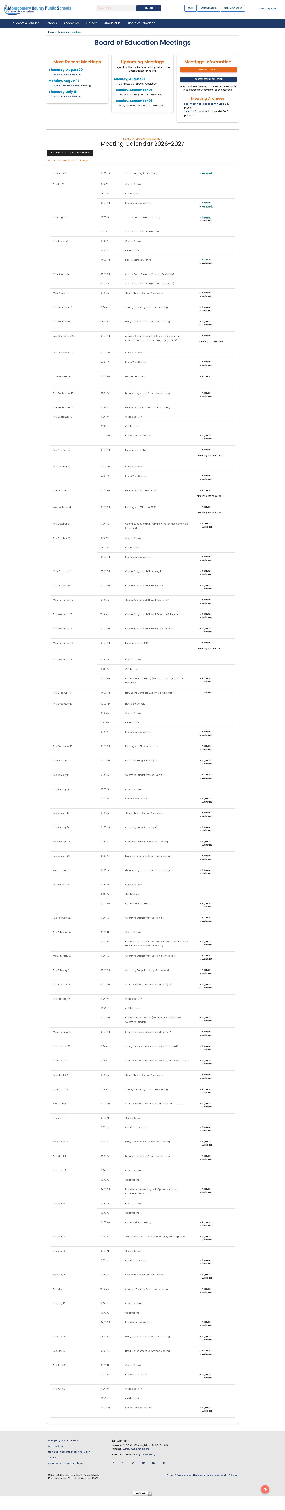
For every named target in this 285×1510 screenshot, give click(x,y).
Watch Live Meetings (208, 70)
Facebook (113, 1462)
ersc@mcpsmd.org (144, 1455)
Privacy (170, 1475)
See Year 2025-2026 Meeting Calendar (71, 153)
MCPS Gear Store (233, 8)
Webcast (207, 173)
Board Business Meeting (67, 75)
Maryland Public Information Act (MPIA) (69, 1452)
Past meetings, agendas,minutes (204, 104)
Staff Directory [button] (209, 8)
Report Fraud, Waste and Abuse (65, 1463)
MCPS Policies (55, 1446)
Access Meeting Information (209, 79)
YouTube (143, 1462)
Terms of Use (184, 1475)
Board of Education (58, 32)
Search (149, 8)
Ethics (234, 1475)
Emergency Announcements (63, 1441)
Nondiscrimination (203, 1475)
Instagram (133, 1462)
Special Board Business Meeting (72, 86)
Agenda (206, 203)
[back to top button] (265, 1489)
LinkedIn (153, 1462)
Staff (190, 8)
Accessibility (221, 1475)
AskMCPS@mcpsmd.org (136, 1449)
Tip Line (52, 1458)
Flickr (163, 1462)
